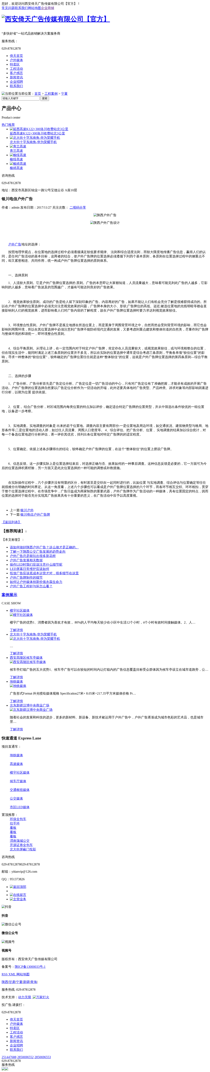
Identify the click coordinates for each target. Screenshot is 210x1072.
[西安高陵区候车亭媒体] (28, 662)
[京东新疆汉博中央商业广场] (31, 709)
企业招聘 (16, 81)
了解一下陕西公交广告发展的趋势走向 (38, 551)
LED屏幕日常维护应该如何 (29, 569)
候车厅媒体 (18, 781)
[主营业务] (18, 899)
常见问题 (8, 8)
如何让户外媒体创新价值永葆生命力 (36, 582)
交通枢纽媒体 (20, 790)
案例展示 (9, 595)
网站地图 (34, 8)
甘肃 (12, 982)
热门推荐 (8, 124)
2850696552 (25, 1057)
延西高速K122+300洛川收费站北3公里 (37, 133)
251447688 (9, 1057)
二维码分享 (78, 207)
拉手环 (15, 823)
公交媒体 (16, 798)
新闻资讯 (16, 77)
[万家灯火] (40, 997)
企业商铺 (47, 8)
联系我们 (21, 8)
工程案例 (51, 93)
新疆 (26, 982)
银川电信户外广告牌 (35, 514)
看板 (13, 827)
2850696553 (42, 1057)
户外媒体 (16, 60)
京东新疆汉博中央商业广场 (29, 705)
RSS (5, 974)
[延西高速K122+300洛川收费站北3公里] (39, 129)
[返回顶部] (18, 887)
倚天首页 (16, 55)
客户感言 (16, 73)
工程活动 (16, 68)
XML (12, 974)
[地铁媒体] (18, 686)
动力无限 (24, 997)
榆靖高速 (16, 168)
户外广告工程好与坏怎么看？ (31, 586)
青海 (33, 982)
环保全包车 (18, 819)
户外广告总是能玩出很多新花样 (33, 556)
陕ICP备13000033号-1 (30, 966)
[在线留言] (18, 895)
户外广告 (14, 244)
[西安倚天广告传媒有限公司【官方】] (56, 19)
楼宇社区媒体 (20, 610)
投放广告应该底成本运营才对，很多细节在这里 (44, 573)
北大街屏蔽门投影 (23, 849)
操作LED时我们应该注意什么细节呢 (36, 564)
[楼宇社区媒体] (21, 615)
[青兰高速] (18, 146)
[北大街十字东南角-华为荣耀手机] (35, 137)
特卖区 (15, 64)
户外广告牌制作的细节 (26, 577)
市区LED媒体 (20, 807)
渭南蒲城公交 (20, 840)
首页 (37, 93)
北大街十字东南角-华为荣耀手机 (33, 142)
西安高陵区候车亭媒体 (26, 657)
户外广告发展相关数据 (26, 560)
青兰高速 (16, 150)
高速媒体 (16, 764)
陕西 (5, 982)
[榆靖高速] (18, 163)
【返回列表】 (11, 522)
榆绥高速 (16, 159)
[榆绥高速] (18, 155)
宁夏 (64, 93)
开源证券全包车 (21, 845)
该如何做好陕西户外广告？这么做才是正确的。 (44, 547)
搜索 (44, 98)
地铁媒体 (16, 681)
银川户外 (27, 510)
